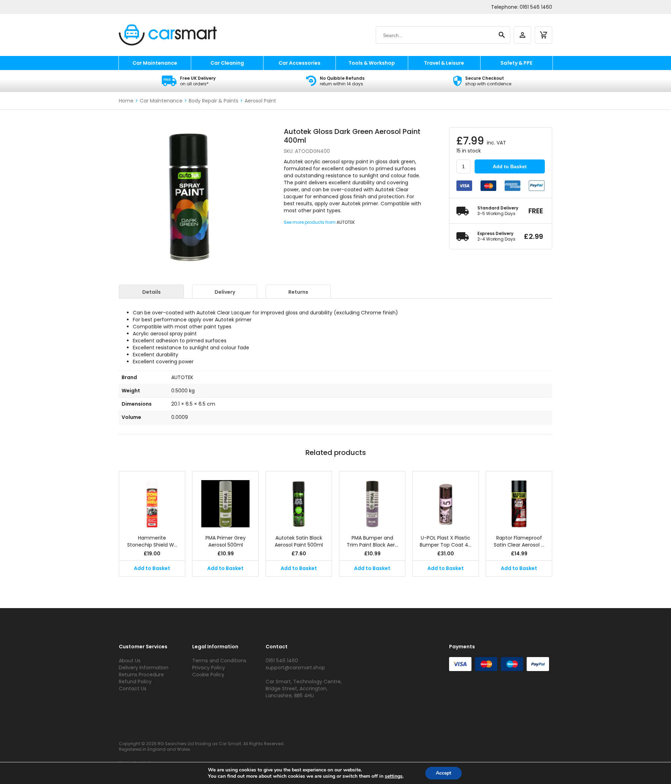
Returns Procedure (141, 674)
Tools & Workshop (371, 62)
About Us (129, 660)
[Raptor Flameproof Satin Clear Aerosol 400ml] (519, 499)
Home (126, 100)
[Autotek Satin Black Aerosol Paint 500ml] (299, 499)
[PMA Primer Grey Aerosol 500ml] (225, 499)
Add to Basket (510, 166)
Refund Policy (135, 681)
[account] (522, 35)
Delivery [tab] (225, 291)
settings (394, 776)
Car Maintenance (154, 62)
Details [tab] (151, 291)
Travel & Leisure (444, 62)
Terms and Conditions (219, 660)
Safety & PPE (516, 62)
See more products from (310, 222)
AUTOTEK (346, 222)
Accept (443, 773)
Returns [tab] (298, 291)
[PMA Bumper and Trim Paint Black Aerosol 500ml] (372, 499)
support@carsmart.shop (295, 667)
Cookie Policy (208, 674)
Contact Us (132, 688)
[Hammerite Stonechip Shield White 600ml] (152, 499)
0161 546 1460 (536, 6)
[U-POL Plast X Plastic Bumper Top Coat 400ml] (445, 499)
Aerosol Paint (260, 100)
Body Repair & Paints (213, 100)
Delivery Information (143, 667)
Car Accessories (299, 62)
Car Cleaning (227, 62)
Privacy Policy (208, 667)
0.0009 (179, 417)
